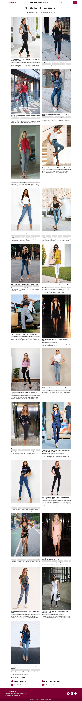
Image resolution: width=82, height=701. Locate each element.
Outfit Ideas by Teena (33, 12)
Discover (40, 2)
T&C (20, 695)
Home (31, 2)
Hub (48, 2)
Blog (44, 2)
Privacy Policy (14, 695)
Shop (35, 2)
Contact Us (8, 695)
